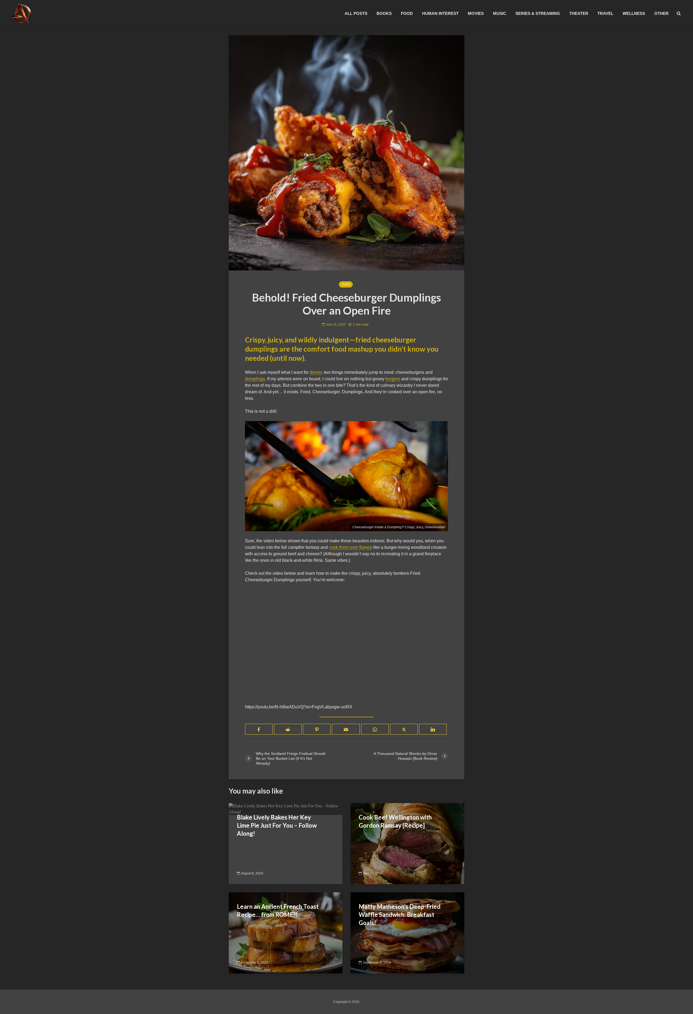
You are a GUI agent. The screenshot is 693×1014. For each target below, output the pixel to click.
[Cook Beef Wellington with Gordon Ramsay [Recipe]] (407, 843)
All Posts (356, 13)
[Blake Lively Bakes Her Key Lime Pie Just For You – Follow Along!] (285, 808)
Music (499, 13)
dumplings (255, 378)
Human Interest (440, 13)
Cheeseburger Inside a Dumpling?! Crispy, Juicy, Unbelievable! (398, 527)
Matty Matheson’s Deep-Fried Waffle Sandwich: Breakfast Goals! (399, 914)
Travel (605, 13)
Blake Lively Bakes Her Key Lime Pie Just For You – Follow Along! (277, 825)
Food (407, 13)
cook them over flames (350, 547)
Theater (578, 13)
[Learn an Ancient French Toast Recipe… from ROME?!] (285, 932)
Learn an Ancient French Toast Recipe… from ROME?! (278, 910)
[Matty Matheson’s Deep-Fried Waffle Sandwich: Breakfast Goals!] (407, 932)
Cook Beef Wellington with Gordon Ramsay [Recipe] (395, 821)
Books (384, 13)
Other (661, 13)
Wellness (634, 13)
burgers (392, 378)
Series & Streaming (537, 13)
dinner (316, 372)
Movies (476, 13)
